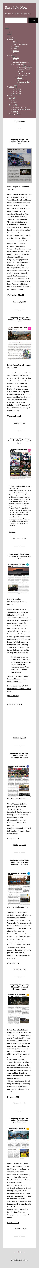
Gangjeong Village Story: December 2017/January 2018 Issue (19, 556)
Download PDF (13, 963)
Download (14, 416)
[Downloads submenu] (17, 105)
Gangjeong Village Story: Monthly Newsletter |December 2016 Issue (19, 755)
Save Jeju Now (16, 7)
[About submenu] (14, 39)
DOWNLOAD (15, 295)
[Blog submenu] (13, 55)
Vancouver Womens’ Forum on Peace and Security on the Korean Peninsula (18, 679)
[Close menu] (9, 33)
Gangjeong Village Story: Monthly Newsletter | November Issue (19, 1120)
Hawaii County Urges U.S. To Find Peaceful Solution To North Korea (19, 688)
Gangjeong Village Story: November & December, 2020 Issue (19, 320)
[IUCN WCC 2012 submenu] (25, 64)
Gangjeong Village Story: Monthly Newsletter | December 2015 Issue (19, 862)
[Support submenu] (15, 98)
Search (33, 20)
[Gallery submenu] (15, 86)
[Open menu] (7, 27)
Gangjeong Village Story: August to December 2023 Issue (19, 141)
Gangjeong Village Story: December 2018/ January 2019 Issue (19, 441)
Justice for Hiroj (13, 696)
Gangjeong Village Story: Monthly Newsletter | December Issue (19, 987)
